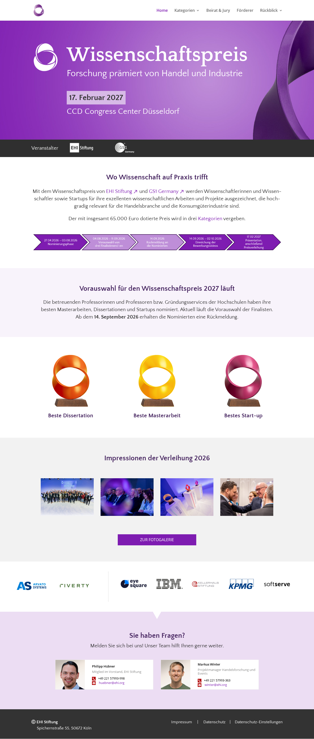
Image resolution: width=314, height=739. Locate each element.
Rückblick (269, 11)
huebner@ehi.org (111, 683)
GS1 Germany (164, 191)
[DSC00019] (246, 514)
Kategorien (184, 11)
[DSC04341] (186, 514)
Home (162, 11)
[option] (133, 583)
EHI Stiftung (119, 191)
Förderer (245, 11)
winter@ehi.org (216, 684)
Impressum (183, 722)
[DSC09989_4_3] (67, 514)
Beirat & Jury (218, 11)
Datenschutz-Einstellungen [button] (259, 722)
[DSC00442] (127, 514)
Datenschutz (212, 722)
